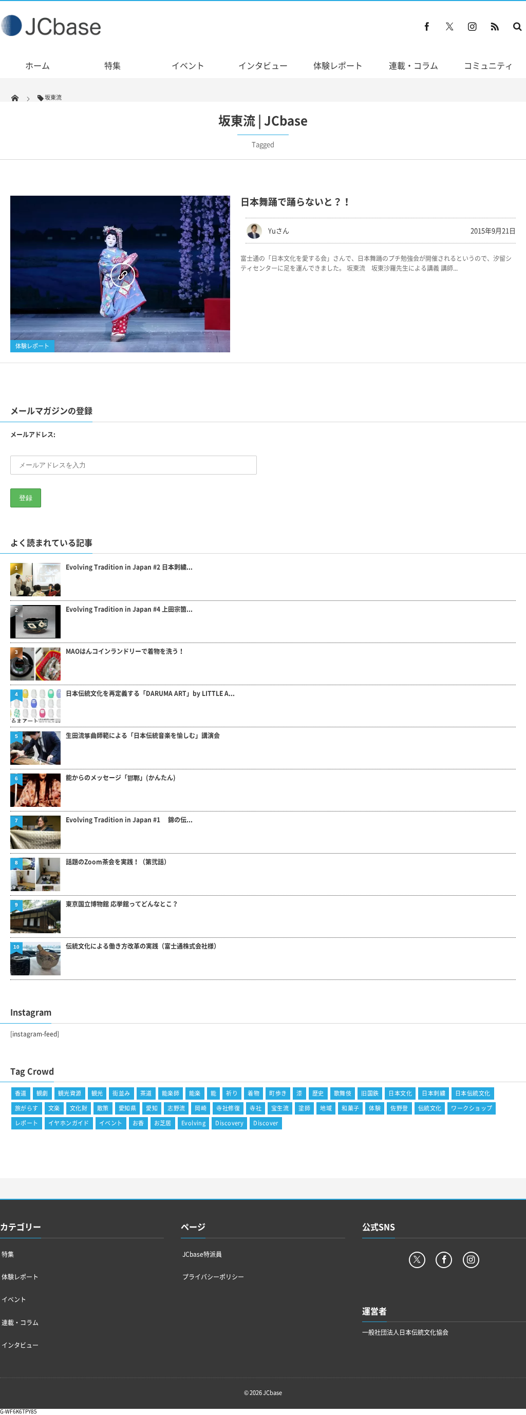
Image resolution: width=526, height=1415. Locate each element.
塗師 (304, 1108)
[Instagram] (472, 26)
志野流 (176, 1108)
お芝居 (163, 1123)
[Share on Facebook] (427, 26)
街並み (121, 1093)
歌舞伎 (342, 1093)
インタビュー (263, 65)
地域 (326, 1108)
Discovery (229, 1123)
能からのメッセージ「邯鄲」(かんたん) (121, 777)
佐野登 (399, 1108)
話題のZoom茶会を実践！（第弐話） (118, 862)
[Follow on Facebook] (444, 1260)
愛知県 (127, 1108)
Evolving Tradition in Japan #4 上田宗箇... (129, 609)
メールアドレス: (32, 434)
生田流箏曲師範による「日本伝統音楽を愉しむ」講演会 (143, 735)
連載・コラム (413, 65)
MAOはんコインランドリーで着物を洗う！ (125, 651)
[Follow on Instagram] (471, 1260)
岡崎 (200, 1108)
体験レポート (338, 65)
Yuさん (278, 230)
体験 (375, 1108)
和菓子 (350, 1108)
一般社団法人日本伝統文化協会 (405, 1332)
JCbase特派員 (202, 1254)
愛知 (152, 1108)
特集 (112, 65)
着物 (253, 1093)
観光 (97, 1093)
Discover (265, 1123)
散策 (103, 1108)
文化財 (78, 1108)
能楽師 (170, 1093)
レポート (27, 1123)
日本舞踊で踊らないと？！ (295, 202)
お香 (138, 1123)
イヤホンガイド (68, 1123)
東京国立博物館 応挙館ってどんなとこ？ (122, 904)
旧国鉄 (370, 1093)
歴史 (318, 1093)
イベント (188, 65)
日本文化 (400, 1093)
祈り (232, 1093)
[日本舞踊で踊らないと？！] (120, 274)
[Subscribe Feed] (494, 26)
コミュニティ (488, 65)
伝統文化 (430, 1108)
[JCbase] (52, 33)
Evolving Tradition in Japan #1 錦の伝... (129, 820)
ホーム (37, 65)
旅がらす (27, 1108)
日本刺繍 (433, 1093)
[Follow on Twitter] (449, 26)
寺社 (255, 1108)
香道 (21, 1093)
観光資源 (70, 1093)
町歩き (278, 1093)
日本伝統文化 (473, 1093)
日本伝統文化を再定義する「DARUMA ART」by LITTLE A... (150, 693)
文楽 (54, 1108)
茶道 (146, 1093)
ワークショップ (471, 1108)
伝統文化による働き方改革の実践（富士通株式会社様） (143, 946)
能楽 (195, 1093)
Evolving (193, 1123)
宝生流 (280, 1108)
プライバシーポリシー (213, 1276)
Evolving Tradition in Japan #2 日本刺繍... (129, 567)
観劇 (42, 1093)
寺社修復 (228, 1108)
